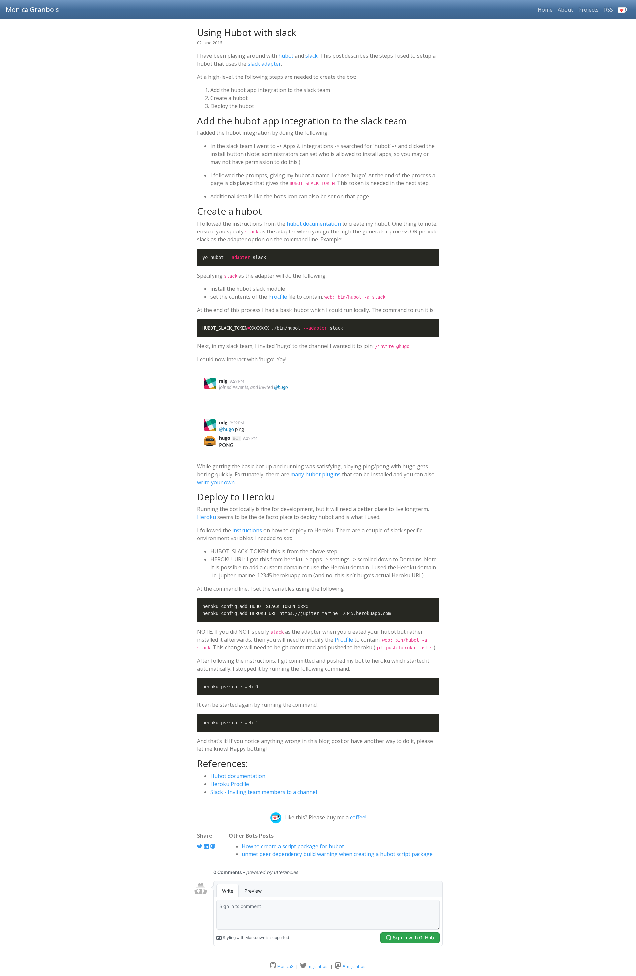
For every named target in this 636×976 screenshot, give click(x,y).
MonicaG (285, 966)
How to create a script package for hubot (293, 846)
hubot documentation (314, 223)
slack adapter (264, 63)
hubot (285, 55)
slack (311, 55)
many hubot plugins (316, 474)
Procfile (277, 296)
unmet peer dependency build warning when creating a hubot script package (337, 854)
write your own (216, 482)
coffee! (358, 817)
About (565, 9)
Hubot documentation (237, 776)
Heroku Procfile (229, 784)
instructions (247, 530)
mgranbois (318, 966)
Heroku (206, 517)
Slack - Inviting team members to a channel (263, 792)
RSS (608, 9)
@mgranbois (353, 966)
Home (546, 9)
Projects (588, 9)
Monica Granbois (32, 9)
